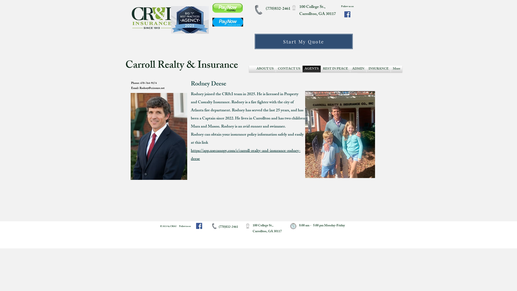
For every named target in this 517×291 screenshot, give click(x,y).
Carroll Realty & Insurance (182, 66)
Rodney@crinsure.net (152, 88)
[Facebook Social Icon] (347, 14)
